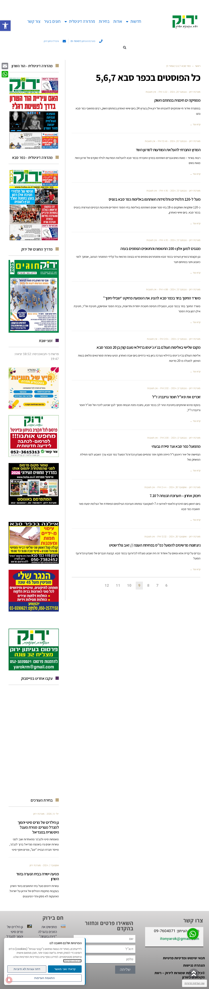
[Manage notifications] (9, 980)
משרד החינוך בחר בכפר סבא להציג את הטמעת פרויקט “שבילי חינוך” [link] (151, 298)
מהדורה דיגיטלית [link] (82, 21)
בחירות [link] (104, 21)
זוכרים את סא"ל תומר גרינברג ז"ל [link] (176, 396)
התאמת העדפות (44, 978)
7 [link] (157, 585)
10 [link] (129, 585)
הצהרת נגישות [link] (194, 965)
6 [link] (166, 585)
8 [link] (148, 585)
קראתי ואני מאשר (65, 969)
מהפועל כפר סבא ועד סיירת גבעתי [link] (176, 446)
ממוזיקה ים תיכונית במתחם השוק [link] (177, 100)
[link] (5, 25)
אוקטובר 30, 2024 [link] (178, 487)
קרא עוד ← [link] (195, 124)
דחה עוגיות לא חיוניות (27, 969)
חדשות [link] (135, 21)
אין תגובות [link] (151, 91)
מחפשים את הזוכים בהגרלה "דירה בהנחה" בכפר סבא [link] (47, 933)
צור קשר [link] (33, 21)
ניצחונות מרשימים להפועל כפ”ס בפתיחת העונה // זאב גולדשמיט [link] (155, 545)
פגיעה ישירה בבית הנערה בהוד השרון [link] (37, 876)
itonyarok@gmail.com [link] (179, 939)
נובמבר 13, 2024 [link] (178, 190)
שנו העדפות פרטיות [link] (195, 983)
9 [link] (139, 585)
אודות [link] (117, 21)
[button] (125, 47)
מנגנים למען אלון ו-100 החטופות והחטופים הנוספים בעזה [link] (160, 248)
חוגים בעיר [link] (52, 21)
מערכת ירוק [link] (194, 91)
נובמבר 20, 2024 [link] (178, 91)
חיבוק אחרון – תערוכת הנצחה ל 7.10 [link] (175, 495)
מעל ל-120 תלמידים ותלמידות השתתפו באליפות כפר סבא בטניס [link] (155, 199)
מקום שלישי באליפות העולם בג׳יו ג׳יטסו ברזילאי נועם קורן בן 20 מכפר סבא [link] (148, 347)
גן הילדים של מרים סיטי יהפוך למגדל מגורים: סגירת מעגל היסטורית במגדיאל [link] (38, 827)
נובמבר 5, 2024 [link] (179, 339)
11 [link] (118, 585)
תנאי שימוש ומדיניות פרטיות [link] (184, 958)
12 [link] (106, 585)
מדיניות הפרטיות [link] (72, 961)
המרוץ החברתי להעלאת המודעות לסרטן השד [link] (168, 149)
